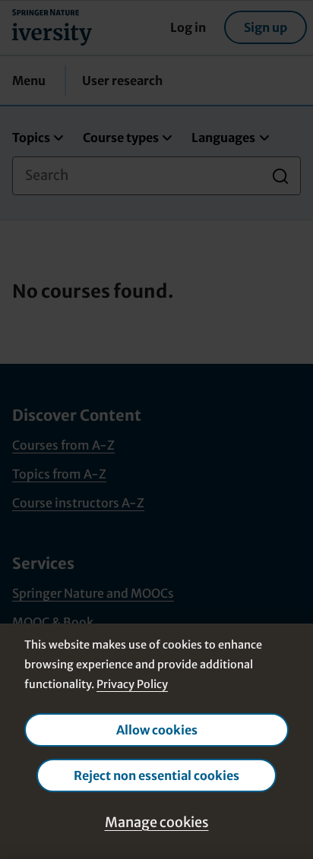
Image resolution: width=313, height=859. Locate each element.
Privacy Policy (132, 684)
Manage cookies (157, 822)
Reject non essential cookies (156, 775)
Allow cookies (157, 729)
